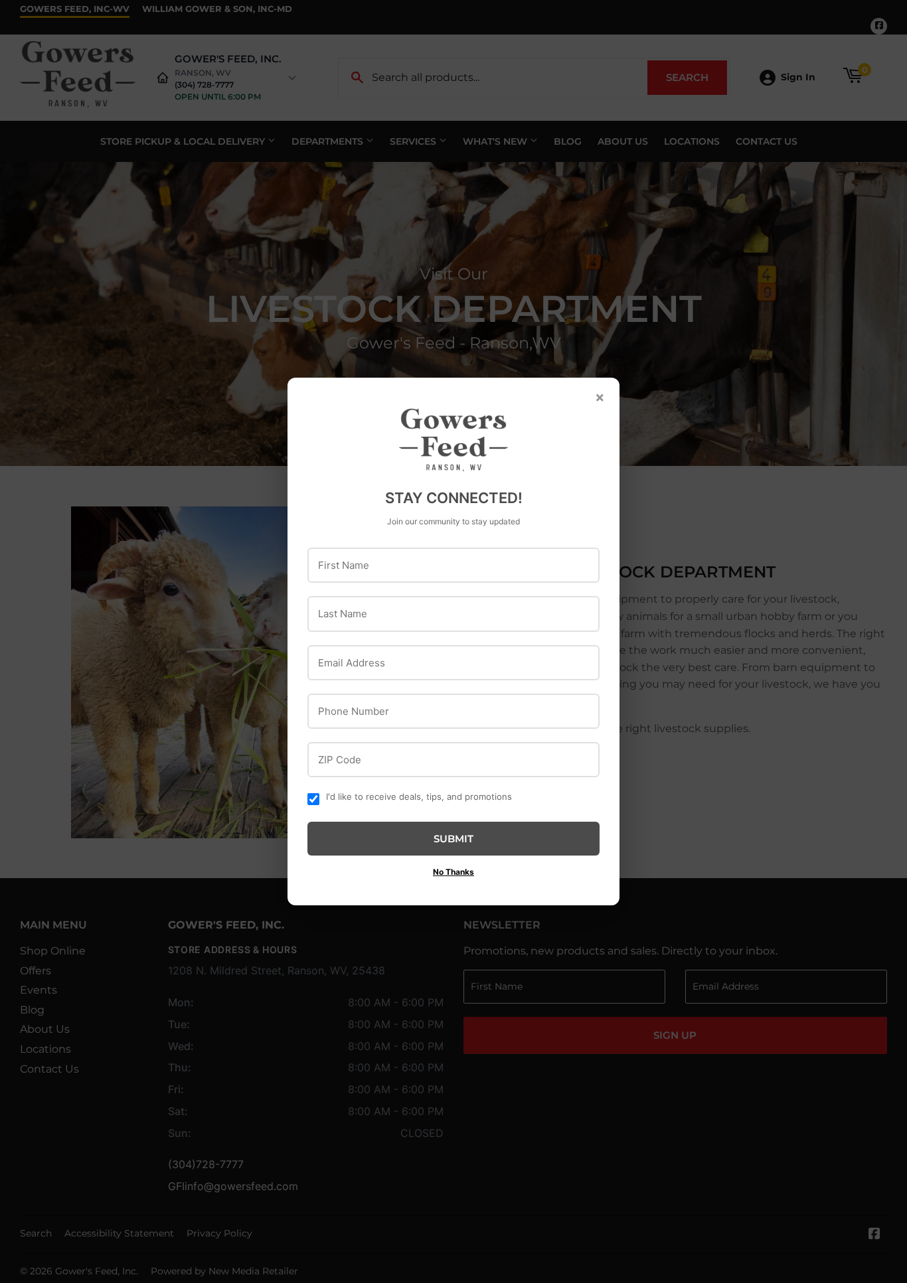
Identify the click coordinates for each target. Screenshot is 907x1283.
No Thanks (453, 872)
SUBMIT (453, 838)
